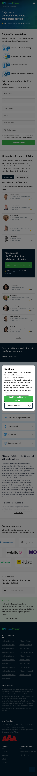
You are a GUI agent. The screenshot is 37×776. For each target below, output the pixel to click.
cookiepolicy (8, 380)
